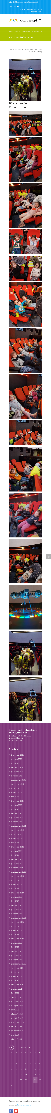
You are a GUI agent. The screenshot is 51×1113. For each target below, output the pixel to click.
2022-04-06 (19, 49)
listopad (17, 776)
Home (11, 31)
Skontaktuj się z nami (31, 2)
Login (14, 6)
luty (15, 763)
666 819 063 (38, 9)
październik (18, 780)
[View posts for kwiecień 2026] (11, 1047)
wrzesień (17, 784)
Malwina (30, 49)
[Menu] (40, 20)
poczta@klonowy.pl (36, 11)
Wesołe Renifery (36, 52)
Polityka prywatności (24, 1105)
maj (15, 796)
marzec (16, 759)
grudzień (17, 771)
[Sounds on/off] (18, 6)
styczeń (17, 767)
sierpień (25, 1047)
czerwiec (17, 792)
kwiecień (17, 755)
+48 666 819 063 (16, 740)
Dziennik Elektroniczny (16, 2)
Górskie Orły (18, 31)
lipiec (16, 788)
